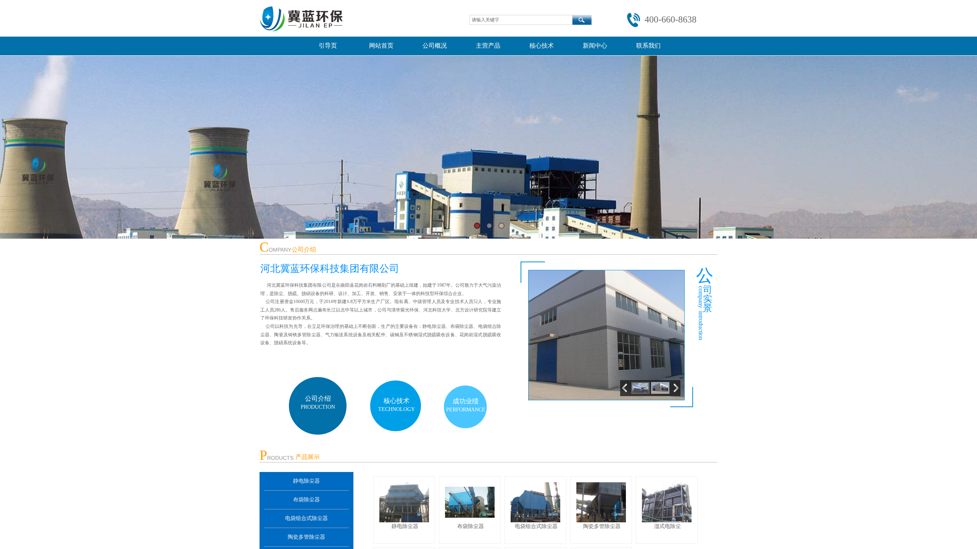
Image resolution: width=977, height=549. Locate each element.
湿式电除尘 (667, 526)
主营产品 (488, 45)
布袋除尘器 (306, 499)
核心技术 (541, 45)
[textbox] (520, 20)
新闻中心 (595, 45)
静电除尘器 (306, 481)
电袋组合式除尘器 (306, 518)
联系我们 (648, 45)
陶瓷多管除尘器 (306, 537)
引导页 (328, 45)
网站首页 (381, 45)
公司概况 (434, 45)
